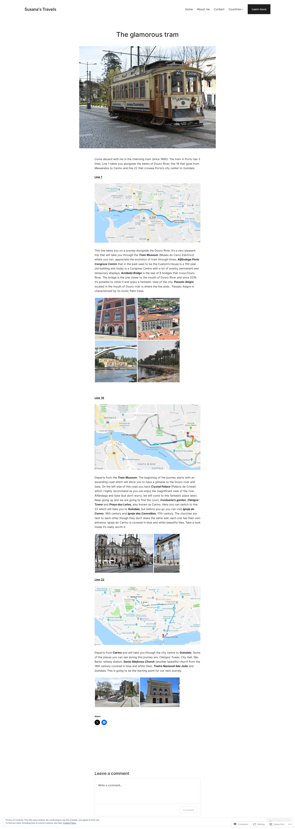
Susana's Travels (40, 9)
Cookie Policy (69, 823)
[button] (116, 319)
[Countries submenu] (242, 9)
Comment (188, 810)
